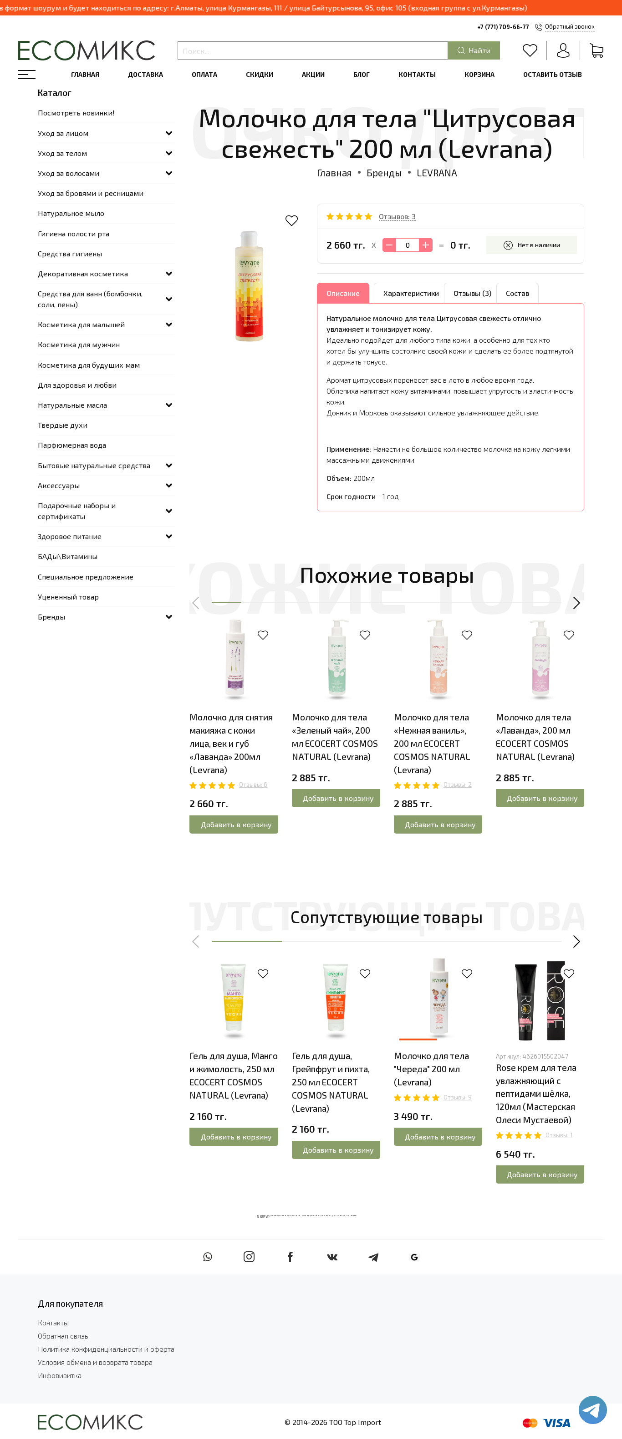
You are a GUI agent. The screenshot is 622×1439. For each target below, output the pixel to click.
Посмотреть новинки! (76, 112)
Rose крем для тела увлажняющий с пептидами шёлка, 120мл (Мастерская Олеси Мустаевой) (536, 1093)
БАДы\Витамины (67, 556)
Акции (313, 74)
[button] (196, 603)
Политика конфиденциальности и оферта (106, 1348)
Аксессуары (59, 485)
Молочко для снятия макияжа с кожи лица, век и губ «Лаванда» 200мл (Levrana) (231, 743)
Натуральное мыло (71, 213)
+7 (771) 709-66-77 (503, 26)
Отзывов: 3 (397, 216)
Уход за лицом (63, 133)
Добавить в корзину (236, 824)
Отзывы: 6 (253, 784)
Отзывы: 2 (458, 784)
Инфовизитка (60, 1375)
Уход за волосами (68, 173)
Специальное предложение (85, 576)
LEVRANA (437, 172)
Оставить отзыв (552, 74)
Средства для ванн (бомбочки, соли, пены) (90, 299)
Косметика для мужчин (79, 344)
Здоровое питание (70, 536)
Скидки (259, 74)
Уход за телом (62, 153)
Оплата (204, 74)
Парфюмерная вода (72, 444)
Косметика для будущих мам (89, 364)
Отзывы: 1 (559, 1135)
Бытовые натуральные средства (94, 465)
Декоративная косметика (83, 273)
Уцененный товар (68, 596)
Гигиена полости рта (73, 233)
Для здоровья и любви (77, 384)
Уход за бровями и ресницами (90, 193)
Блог (361, 74)
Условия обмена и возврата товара (95, 1362)
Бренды (384, 172)
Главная (85, 74)
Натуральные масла (72, 404)
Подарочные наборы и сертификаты (77, 510)
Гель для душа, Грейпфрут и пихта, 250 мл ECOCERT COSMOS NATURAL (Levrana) (331, 1081)
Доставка (145, 74)
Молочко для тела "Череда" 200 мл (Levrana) (431, 1068)
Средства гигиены (70, 253)
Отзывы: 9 (458, 1097)
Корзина (479, 74)
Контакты (417, 74)
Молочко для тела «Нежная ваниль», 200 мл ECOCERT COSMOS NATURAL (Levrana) (432, 743)
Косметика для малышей (81, 324)
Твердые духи (62, 424)
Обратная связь (63, 1335)
